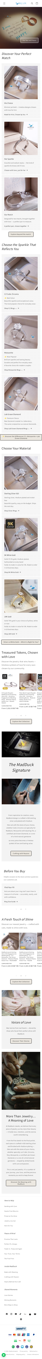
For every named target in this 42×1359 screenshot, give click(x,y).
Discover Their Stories (21, 1041)
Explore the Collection (21, 721)
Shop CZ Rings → (10, 308)
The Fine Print (9, 1259)
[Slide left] (16, 715)
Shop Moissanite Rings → (13, 370)
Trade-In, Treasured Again (13, 1249)
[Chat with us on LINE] (4, 1355)
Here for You (8, 1226)
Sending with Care (10, 1206)
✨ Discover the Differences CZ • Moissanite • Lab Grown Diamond (21, 437)
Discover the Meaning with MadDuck (21, 1183)
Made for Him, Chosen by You (14, 114)
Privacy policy (24, 1351)
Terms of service (9, 1354)
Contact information (33, 1354)
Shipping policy (20, 1354)
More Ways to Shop (11, 1305)
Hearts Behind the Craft (12, 1282)
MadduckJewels (13, 1351)
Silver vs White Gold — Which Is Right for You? (21, 642)
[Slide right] (25, 715)
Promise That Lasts (11, 1239)
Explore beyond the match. (21, 234)
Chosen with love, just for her (15, 170)
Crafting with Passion (21, 853)
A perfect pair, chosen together (15, 226)
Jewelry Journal (10, 1221)
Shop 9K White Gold (11, 572)
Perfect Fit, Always (10, 1244)
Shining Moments (10, 1300)
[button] (4, 3)
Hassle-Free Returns (11, 1211)
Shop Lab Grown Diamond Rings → (17, 428)
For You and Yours (29, 40)
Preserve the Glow (10, 1216)
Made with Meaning (11, 1272)
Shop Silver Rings (10, 511)
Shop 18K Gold (9, 634)
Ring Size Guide (10, 902)
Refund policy (33, 1351)
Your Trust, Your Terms (12, 1254)
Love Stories (8, 1295)
